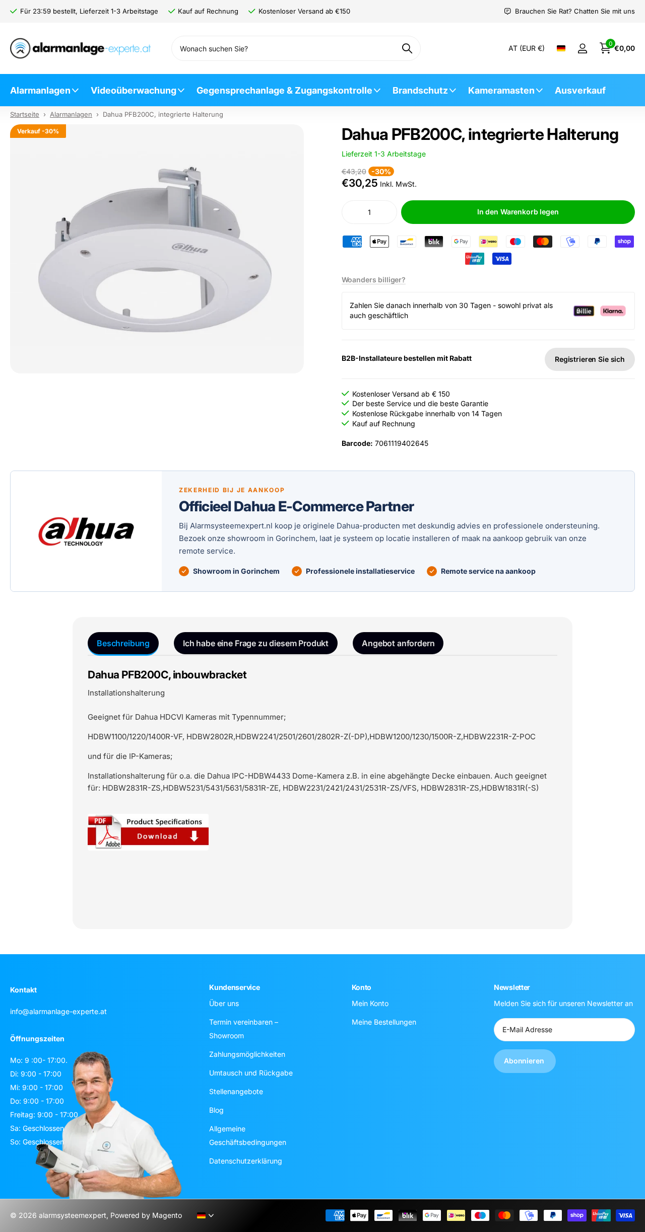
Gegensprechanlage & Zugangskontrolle (284, 90)
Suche (407, 48)
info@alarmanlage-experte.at (58, 1011)
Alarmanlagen (40, 90)
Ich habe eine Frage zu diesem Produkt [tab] (256, 643)
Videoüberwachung (133, 90)
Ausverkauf (580, 90)
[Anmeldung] (582, 48)
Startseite (24, 114)
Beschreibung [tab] (123, 643)
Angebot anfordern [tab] (398, 643)
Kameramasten (501, 90)
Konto (362, 987)
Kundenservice (234, 987)
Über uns (224, 1003)
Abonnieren (525, 1060)
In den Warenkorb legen (518, 211)
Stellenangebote (236, 1091)
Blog (216, 1110)
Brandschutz (420, 90)
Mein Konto (370, 1003)
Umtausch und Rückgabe (251, 1072)
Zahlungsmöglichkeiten (247, 1054)
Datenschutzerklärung (245, 1161)
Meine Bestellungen (384, 1022)
